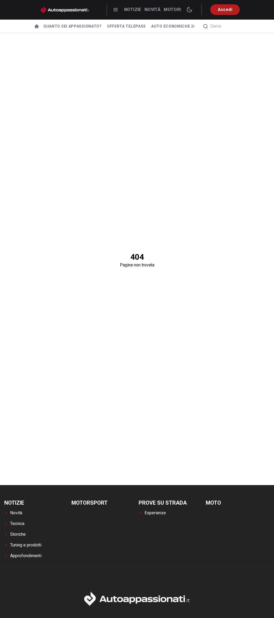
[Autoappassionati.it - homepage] (65, 10)
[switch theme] (189, 9)
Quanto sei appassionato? (72, 26)
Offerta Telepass (126, 26)
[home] (36, 26)
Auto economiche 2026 (175, 26)
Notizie (132, 9)
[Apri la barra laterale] (115, 9)
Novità (152, 9)
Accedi (225, 9)
